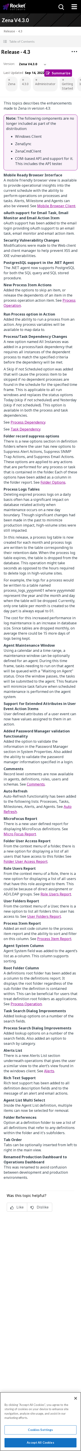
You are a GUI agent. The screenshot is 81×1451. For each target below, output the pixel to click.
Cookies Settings (40, 1430)
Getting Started (67, 86)
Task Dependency (25, 429)
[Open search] (60, 6)
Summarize (61, 73)
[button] (40, 41)
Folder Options (52, 482)
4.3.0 (25, 84)
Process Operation (26, 1003)
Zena (11, 84)
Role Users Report (55, 894)
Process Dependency (28, 422)
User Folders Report (44, 916)
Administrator (45, 84)
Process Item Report (54, 938)
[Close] (76, 1398)
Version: (9, 64)
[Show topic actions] (74, 51)
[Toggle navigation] (74, 6)
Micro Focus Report (20, 834)
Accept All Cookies (40, 1442)
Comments (36, 784)
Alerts (49, 1070)
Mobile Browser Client (56, 205)
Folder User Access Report (25, 861)
